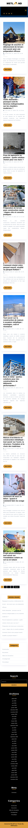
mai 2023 (14, 743)
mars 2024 (14, 732)
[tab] (25, 10)
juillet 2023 (14, 739)
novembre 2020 (14, 763)
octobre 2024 (14, 723)
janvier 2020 (14, 774)
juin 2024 (14, 727)
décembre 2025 (14, 709)
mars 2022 (14, 752)
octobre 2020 (14, 765)
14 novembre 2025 (9, 562)
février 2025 (14, 721)
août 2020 (14, 768)
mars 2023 (14, 745)
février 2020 (14, 772)
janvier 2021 (14, 761)
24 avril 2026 (8, 161)
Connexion (14, 792)
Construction (5, 649)
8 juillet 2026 (8, 53)
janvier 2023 (14, 748)
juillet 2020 (14, 770)
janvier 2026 (14, 707)
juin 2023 (14, 741)
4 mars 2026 (8, 216)
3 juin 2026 (7, 110)
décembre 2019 (14, 777)
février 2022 (14, 754)
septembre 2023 (14, 736)
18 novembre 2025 (9, 505)
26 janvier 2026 (8, 271)
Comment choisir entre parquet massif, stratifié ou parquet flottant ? (13, 267)
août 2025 (14, 716)
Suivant (16, 587)
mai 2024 (14, 730)
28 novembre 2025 (9, 448)
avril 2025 (14, 718)
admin (15, 53)
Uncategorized (6, 658)
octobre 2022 (14, 750)
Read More (8, 70)
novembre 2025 (14, 712)
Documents (5, 652)
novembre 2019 (14, 779)
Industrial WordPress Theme (13, 824)
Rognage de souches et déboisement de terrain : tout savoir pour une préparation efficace (13, 604)
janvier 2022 (14, 756)
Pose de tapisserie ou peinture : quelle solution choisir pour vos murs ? (13, 157)
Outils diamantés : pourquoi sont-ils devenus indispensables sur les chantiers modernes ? (13, 104)
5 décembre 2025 (9, 387)
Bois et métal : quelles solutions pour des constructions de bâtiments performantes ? (12, 381)
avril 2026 (14, 703)
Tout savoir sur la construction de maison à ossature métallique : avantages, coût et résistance (13, 322)
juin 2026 (14, 700)
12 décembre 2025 (9, 328)
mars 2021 (14, 759)
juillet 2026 (14, 698)
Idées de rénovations (7, 655)
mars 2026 (14, 705)
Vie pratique (5, 662)
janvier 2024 (14, 734)
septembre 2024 (14, 725)
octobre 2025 (14, 714)
